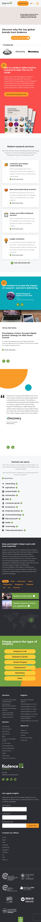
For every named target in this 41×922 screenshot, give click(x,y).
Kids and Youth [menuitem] (6, 750)
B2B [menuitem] (3, 736)
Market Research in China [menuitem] (29, 704)
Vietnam (16, 587)
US (9, 587)
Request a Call (20, 651)
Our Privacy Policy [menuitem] (26, 738)
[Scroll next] (13, 447)
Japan (30, 581)
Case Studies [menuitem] (24, 733)
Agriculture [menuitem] (5, 731)
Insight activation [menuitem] (7, 717)
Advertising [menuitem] (5, 726)
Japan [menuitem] (4, 840)
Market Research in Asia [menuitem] (28, 706)
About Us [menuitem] (23, 730)
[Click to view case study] (20, 316)
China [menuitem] (4, 837)
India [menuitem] (3, 842)
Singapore (19, 584)
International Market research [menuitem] (27, 700)
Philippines (7, 584)
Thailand (29, 584)
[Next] (22, 304)
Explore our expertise (20, 38)
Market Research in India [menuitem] (28, 711)
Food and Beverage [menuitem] (8, 748)
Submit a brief (22, 3)
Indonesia (21, 581)
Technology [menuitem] (5, 755)
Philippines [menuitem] (5, 847)
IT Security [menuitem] (24, 740)
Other (20, 678)
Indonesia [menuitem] (5, 845)
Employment (20, 668)
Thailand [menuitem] (5, 852)
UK (4, 587)
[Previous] (17, 304)
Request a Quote (20, 657)
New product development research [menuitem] (9, 705)
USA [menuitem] (3, 857)
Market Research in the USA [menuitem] (29, 721)
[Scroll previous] (8, 447)
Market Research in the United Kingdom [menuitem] (28, 717)
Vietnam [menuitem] (5, 859)
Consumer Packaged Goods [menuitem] (8, 740)
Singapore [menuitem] (5, 850)
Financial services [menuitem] (7, 745)
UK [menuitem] (3, 855)
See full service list (22, 263)
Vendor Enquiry (20, 662)
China (5, 581)
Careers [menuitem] (23, 735)
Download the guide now (16, 94)
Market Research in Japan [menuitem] (29, 709)
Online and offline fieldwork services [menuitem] (7, 713)
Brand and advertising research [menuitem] (9, 709)
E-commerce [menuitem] (6, 743)
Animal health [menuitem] (6, 729)
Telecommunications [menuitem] (8, 758)
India (12, 581)
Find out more (17, 179)
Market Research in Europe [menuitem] (29, 714)
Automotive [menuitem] (6, 734)
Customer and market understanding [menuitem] (9, 700)
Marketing (20, 673)
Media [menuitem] (4, 753)
